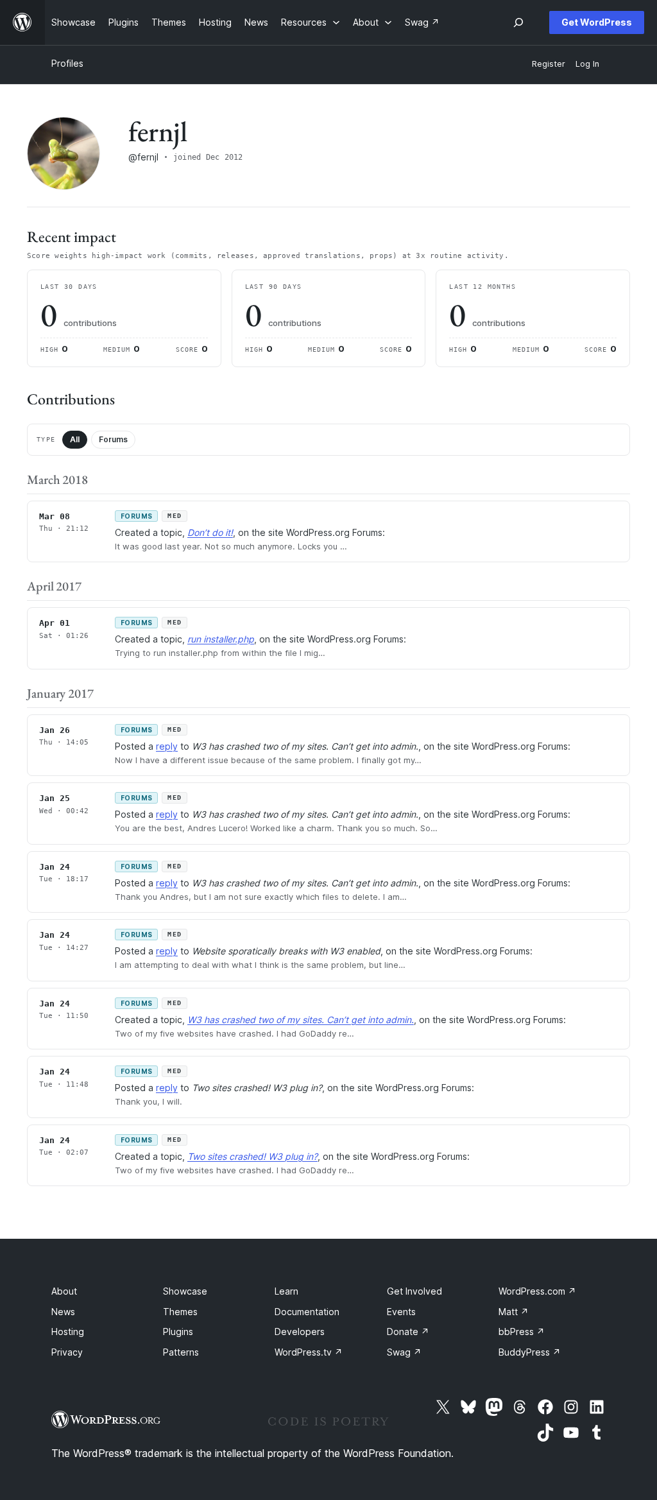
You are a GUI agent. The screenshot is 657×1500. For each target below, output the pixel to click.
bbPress (522, 1331)
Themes (180, 1311)
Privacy (67, 1352)
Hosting (67, 1331)
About (64, 1291)
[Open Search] (518, 22)
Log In (587, 64)
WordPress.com (537, 1291)
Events (401, 1311)
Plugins (178, 1331)
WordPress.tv (309, 1352)
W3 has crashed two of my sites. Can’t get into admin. (300, 1019)
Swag (404, 1352)
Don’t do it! (210, 532)
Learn (286, 1291)
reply (167, 746)
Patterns (181, 1352)
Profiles (67, 63)
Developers (300, 1331)
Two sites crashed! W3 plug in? (252, 1156)
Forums (113, 439)
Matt (514, 1311)
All (75, 439)
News (63, 1311)
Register (548, 64)
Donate (408, 1331)
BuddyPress (530, 1352)
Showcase (185, 1291)
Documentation (307, 1311)
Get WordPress (596, 22)
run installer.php (220, 639)
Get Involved (414, 1291)
